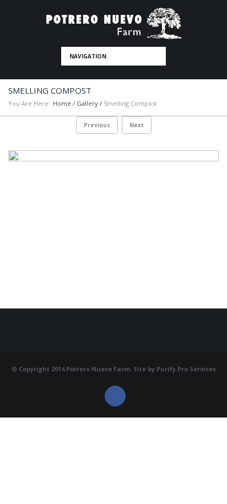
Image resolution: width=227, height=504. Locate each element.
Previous (97, 125)
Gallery (87, 103)
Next (136, 125)
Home (62, 103)
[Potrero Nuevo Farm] (113, 23)
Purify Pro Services (186, 369)
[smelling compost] (113, 229)
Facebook (115, 396)
